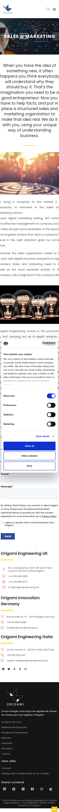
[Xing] (14, 669)
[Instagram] (25, 669)
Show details (43, 436)
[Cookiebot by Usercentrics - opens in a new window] (42, 344)
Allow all (29, 446)
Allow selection (29, 455)
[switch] (51, 405)
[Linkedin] (3, 669)
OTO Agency (35, 805)
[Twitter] (8, 669)
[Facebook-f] (20, 669)
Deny (29, 465)
